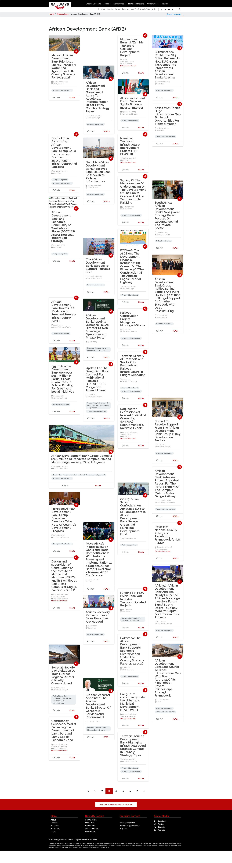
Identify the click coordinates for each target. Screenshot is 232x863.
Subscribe (125, 9)
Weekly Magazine (93, 4)
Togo (98, 118)
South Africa (165, 234)
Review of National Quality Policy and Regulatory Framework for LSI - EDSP (168, 535)
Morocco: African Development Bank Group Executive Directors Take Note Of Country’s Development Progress (63, 520)
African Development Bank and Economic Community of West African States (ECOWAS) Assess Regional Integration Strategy (63, 227)
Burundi (167, 447)
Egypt (64, 398)
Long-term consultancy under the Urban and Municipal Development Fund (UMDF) (133, 702)
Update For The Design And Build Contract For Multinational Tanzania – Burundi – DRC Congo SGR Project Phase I (97, 379)
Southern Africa (91, 828)
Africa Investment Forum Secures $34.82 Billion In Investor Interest (132, 102)
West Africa (160, 84)
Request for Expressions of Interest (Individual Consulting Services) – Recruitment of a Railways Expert (133, 418)
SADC (124, 64)
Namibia (130, 160)
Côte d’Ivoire (66, 327)
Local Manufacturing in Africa (140, 9)
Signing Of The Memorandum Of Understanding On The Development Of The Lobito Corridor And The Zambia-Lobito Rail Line (133, 191)
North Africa (126, 114)
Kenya (63, 748)
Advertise (110, 9)
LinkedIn (161, 827)
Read (140, 73)
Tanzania (99, 278)
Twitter (161, 824)
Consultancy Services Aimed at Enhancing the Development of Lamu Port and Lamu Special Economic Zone (63, 730)
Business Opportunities (130, 825)
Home (51, 14)
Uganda (64, 468)
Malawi (60, 84)
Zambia (130, 64)
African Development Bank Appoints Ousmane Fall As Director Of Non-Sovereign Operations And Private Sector (97, 326)
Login (154, 9)
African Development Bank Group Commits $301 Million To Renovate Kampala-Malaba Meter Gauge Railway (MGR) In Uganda (81, 459)
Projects (164, 4)
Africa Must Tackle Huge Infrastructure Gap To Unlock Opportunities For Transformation (168, 116)
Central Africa (91, 820)
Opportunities (153, 4)
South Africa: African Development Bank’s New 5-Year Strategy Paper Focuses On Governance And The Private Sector (167, 215)
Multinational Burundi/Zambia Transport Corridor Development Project (131, 47)
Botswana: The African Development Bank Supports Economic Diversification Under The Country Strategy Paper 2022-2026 (132, 650)
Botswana (130, 670)
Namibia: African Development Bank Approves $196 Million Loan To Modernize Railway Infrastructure (98, 172)
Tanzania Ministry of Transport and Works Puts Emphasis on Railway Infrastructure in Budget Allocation (132, 365)
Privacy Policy (92, 840)
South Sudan (170, 503)
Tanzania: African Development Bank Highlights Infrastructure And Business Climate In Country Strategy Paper (133, 745)
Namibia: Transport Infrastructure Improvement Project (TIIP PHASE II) (130, 146)
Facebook (162, 821)
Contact (117, 9)
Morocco (134, 114)
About (103, 9)
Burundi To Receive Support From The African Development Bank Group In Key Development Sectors (167, 430)
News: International (136, 4)
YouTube (161, 830)
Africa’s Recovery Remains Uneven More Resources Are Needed (98, 616)
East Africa (91, 278)
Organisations (63, 14)
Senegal (65, 690)
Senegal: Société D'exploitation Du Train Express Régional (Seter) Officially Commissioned (63, 675)
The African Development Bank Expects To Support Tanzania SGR (98, 266)
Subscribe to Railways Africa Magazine (116, 804)
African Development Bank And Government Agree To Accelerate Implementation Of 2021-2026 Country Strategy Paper (97, 97)
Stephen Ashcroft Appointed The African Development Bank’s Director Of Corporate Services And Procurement (98, 706)
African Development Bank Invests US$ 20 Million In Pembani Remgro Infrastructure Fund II (63, 311)
